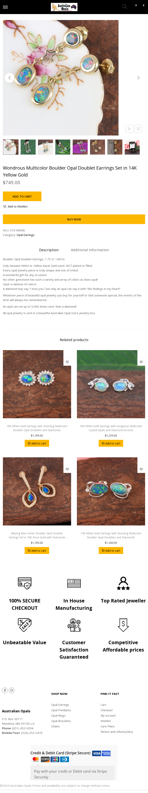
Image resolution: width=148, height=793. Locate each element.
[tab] (49, 250)
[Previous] (9, 78)
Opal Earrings (25, 235)
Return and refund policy (117, 732)
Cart (103, 705)
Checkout (107, 710)
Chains (55, 726)
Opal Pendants (61, 710)
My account (108, 715)
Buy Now (74, 219)
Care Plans (108, 726)
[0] (132, 7)
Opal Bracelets (61, 721)
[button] (15, 206)
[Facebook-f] (5, 690)
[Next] (138, 78)
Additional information (90, 250)
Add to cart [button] (38, 443)
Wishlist (106, 721)
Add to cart (22, 196)
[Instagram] (11, 690)
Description (49, 250)
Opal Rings (58, 715)
